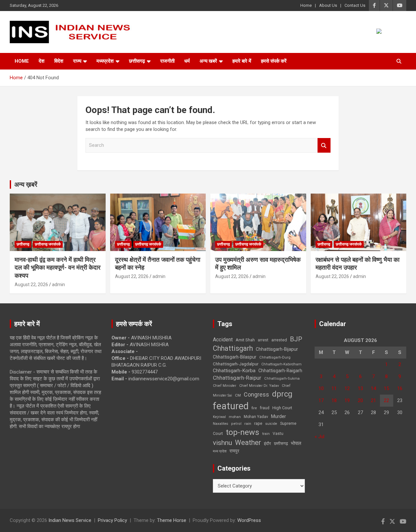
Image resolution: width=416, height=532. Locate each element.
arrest (263, 340)
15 (386, 388)
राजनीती (167, 61)
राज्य (77, 61)
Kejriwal (219, 417)
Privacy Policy (112, 520)
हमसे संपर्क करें (274, 61)
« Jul (319, 436)
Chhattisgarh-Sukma (282, 378)
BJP (296, 339)
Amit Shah (245, 339)
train (266, 434)
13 (360, 388)
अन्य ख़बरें (25, 184)
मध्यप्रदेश (105, 61)
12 (347, 388)
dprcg (282, 394)
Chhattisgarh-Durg (275, 357)
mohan (235, 417)
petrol (236, 424)
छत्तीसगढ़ (281, 443)
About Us (328, 5)
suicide (271, 424)
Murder (278, 416)
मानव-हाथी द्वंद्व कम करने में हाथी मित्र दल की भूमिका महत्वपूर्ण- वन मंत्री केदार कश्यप (57, 267)
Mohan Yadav (256, 416)
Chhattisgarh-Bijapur (277, 349)
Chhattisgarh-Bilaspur (234, 357)
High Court (282, 407)
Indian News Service (69, 520)
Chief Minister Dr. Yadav (259, 386)
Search (324, 145)
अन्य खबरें (208, 61)
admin (58, 284)
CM (238, 395)
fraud (264, 408)
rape (258, 423)
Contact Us (354, 5)
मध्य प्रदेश (220, 451)
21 (373, 400)
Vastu (278, 433)
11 (334, 388)
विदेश (58, 61)
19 (347, 400)
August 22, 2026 (31, 284)
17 (321, 400)
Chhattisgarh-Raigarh (280, 370)
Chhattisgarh (233, 348)
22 (386, 400)
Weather (248, 442)
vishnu (222, 443)
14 (373, 388)
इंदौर (267, 443)
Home (306, 5)
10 (321, 388)
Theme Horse (171, 520)
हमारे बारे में (241, 61)
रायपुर (234, 450)
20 (360, 400)
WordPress (249, 520)
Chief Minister (224, 386)
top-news (242, 432)
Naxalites (220, 423)
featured (231, 406)
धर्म (187, 61)
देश (42, 61)
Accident (223, 339)
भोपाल (296, 443)
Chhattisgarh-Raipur (237, 377)
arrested (279, 339)
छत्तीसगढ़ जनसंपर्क (48, 244)
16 (399, 388)
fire (254, 408)
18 (334, 400)
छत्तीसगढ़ (137, 61)
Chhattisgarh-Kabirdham (281, 364)
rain (247, 423)
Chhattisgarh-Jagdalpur (235, 363)
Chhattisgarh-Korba (234, 371)
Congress (256, 394)
